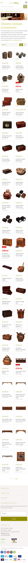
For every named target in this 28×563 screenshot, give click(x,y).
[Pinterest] (8, 552)
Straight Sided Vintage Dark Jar (6, 66)
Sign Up (14, 519)
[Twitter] (4, 552)
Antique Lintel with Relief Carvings (21, 443)
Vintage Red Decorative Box (20, 136)
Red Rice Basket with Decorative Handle (6, 207)
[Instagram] (11, 552)
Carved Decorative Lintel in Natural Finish (20, 396)
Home (2, 11)
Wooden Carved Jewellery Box (6, 349)
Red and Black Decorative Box (6, 160)
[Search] (25, 6)
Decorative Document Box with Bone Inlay (6, 255)
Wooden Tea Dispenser (19, 325)
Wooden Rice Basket (5, 372)
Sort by (3, 44)
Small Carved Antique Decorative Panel (21, 468)
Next (16, 478)
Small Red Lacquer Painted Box (20, 160)
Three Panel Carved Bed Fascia (21, 372)
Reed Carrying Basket (19, 90)
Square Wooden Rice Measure (20, 113)
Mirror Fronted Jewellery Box (19, 231)
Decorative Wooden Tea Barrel (21, 349)
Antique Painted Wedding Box (6, 113)
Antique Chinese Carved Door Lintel (7, 395)
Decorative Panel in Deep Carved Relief (21, 420)
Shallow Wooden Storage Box (6, 302)
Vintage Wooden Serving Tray (6, 183)
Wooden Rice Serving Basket (20, 279)
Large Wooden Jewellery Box (19, 206)
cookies (5, 549)
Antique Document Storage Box (7, 136)
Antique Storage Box (20, 302)
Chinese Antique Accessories (11, 11)
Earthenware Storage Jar (5, 90)
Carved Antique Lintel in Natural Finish (6, 468)
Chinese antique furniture (15, 40)
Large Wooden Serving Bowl (19, 183)
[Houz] (14, 552)
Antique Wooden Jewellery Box (6, 231)
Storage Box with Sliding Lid (6, 325)
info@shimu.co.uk (5, 533)
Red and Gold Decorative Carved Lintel (7, 444)
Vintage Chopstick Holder (6, 279)
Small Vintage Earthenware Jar (20, 66)
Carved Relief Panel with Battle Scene (7, 420)
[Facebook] (1, 552)
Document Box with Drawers (19, 254)
